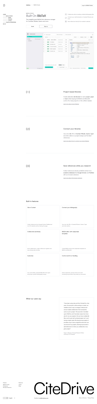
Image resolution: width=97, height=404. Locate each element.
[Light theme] (4, 398)
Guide (32, 26)
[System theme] (7, 398)
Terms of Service (83, 397)
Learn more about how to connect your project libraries (76, 141)
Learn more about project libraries (71, 104)
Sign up (46, 26)
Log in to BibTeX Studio (87, 5)
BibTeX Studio (6, 384)
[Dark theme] (5, 398)
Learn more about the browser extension (72, 178)
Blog (20, 386)
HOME (4, 14)
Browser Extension (7, 387)
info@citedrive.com (43, 398)
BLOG (4, 23)
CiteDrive (28, 4)
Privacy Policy (91, 397)
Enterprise (5, 386)
